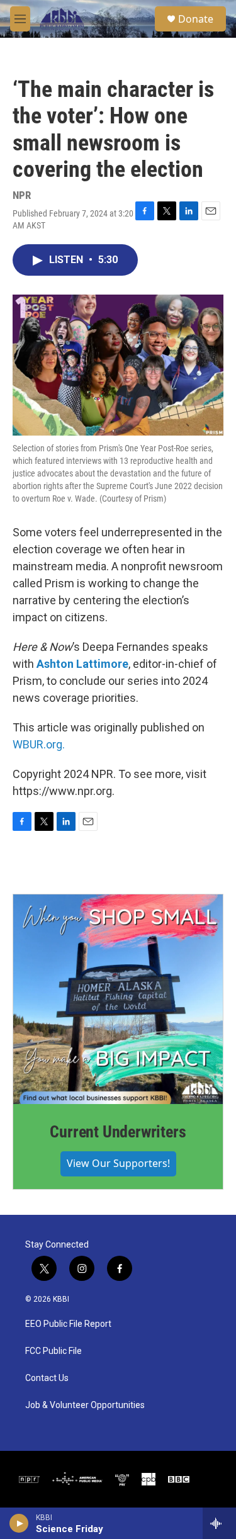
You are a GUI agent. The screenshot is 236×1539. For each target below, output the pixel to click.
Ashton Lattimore (82, 663)
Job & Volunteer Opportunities (85, 1405)
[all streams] (219, 1523)
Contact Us (47, 1378)
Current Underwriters (118, 1131)
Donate (195, 19)
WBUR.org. (39, 744)
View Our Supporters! (118, 1163)
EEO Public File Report (68, 1324)
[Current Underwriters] (118, 999)
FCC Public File (53, 1351)
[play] (19, 1523)
